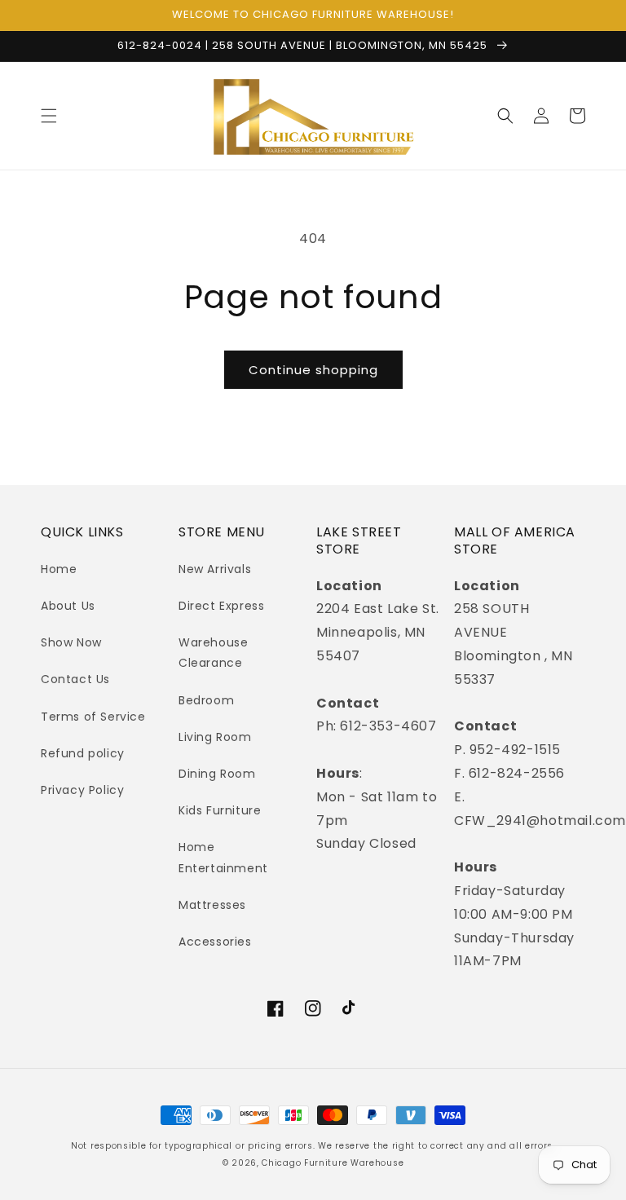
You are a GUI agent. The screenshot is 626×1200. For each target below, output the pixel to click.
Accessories (215, 941)
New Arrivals (215, 569)
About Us (68, 606)
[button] (49, 116)
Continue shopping (313, 369)
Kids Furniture (220, 810)
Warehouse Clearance (213, 652)
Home (59, 569)
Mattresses (212, 905)
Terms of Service (93, 716)
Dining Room (217, 773)
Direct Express (221, 606)
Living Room (215, 737)
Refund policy (83, 753)
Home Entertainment (223, 857)
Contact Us (75, 679)
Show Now (71, 642)
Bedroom (206, 700)
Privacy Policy (82, 790)
